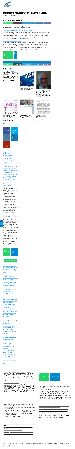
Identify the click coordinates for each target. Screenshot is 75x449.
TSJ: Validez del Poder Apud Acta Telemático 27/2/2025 (51, 417)
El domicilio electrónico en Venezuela (12, 416)
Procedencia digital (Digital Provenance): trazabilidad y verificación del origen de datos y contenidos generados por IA (10, 313)
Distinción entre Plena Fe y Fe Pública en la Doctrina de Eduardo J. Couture (10, 362)
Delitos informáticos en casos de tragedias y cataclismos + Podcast (9, 327)
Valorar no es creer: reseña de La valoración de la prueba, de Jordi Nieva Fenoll (10, 339)
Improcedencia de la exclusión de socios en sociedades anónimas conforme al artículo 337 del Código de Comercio (53, 412)
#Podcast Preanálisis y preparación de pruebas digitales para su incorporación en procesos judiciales (18, 414)
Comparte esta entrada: (8, 61)
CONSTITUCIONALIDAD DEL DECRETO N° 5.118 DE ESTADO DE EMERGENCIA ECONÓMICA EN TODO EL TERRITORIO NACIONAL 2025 (54, 415)
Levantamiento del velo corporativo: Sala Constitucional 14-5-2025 (53, 409)
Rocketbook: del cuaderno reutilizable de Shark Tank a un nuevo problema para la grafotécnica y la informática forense (10, 269)
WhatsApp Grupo (9, 54)
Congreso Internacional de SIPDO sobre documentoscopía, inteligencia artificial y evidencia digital (9, 155)
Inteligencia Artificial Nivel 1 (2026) (12, 41)
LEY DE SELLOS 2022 (8, 293)
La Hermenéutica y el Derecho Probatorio (13, 430)
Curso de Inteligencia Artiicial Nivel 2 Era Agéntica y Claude (18, 30)
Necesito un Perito (10, 260)
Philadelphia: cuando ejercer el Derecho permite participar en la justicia (54, 395)
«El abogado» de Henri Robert (45, 389)
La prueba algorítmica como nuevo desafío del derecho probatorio (10, 356)
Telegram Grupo (15, 252)
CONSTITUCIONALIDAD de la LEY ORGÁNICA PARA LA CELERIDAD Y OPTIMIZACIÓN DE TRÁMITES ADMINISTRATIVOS (54, 407)
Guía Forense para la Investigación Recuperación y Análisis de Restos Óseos (10, 166)
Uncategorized (6, 10)
